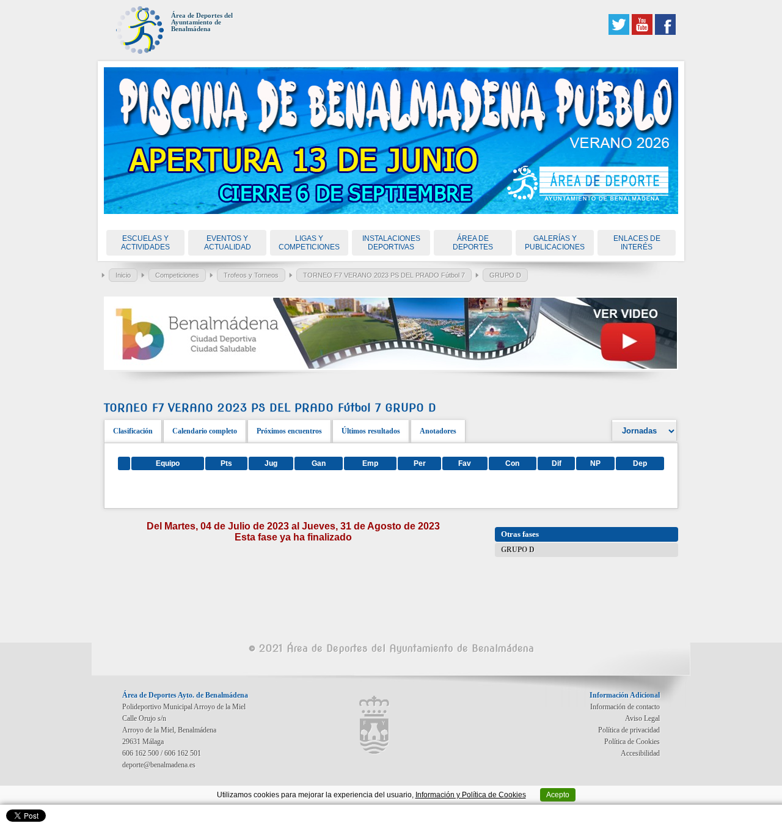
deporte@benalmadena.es (159, 765)
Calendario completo (204, 431)
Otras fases (520, 534)
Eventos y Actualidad (227, 242)
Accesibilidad (640, 753)
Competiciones (177, 275)
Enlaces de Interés (636, 242)
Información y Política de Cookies (470, 795)
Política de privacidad (629, 730)
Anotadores (438, 431)
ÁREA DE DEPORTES (473, 242)
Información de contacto (625, 706)
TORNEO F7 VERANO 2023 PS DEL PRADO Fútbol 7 (384, 275)
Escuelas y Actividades (145, 242)
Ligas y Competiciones (309, 242)
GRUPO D (505, 275)
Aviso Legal (642, 718)
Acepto (557, 795)
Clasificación (133, 431)
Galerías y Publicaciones (555, 242)
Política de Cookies (632, 741)
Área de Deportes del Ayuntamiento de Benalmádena (202, 22)
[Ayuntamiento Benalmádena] (374, 725)
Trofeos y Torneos (251, 275)
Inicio (123, 275)
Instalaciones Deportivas (391, 242)
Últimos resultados (371, 431)
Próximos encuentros (289, 431)
